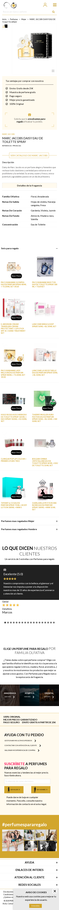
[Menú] (53, 4)
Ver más (8, 697)
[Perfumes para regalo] (10, 4)
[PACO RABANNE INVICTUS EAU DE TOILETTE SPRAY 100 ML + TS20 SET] (45, 266)
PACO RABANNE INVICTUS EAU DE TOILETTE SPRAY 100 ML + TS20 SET (44, 284)
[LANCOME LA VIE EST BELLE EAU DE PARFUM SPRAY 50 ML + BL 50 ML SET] (45, 355)
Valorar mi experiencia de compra (20, 750)
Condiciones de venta (12, 894)
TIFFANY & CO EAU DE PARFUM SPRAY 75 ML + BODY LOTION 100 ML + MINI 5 (14, 505)
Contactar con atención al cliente (20, 745)
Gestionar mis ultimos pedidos (18, 740)
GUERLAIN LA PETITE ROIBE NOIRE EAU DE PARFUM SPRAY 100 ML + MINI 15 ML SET (44, 506)
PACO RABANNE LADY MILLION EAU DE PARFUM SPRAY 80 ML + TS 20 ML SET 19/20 (13, 374)
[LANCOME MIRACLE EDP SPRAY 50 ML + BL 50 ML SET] (45, 308)
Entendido (36, 906)
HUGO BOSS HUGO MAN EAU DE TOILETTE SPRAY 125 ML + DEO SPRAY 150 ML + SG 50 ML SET (14, 418)
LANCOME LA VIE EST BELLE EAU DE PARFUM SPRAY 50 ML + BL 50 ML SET (45, 373)
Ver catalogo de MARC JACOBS (29, 155)
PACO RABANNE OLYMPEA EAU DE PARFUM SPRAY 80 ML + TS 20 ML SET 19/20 (13, 284)
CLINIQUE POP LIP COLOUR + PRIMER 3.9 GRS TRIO (13, 460)
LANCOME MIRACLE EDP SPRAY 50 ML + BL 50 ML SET (44, 325)
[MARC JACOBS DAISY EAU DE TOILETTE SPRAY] (53, 71)
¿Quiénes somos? (10, 897)
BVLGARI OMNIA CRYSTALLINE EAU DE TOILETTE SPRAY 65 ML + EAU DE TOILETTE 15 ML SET (45, 462)
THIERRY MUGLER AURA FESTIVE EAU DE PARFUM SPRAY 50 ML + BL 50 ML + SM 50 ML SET (44, 418)
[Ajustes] (45, 4)
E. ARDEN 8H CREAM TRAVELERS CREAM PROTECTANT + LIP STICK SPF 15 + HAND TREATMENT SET (13, 328)
